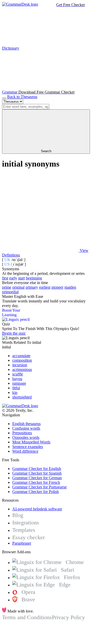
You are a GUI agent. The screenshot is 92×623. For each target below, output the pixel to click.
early (13, 278)
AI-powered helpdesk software (37, 509)
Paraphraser (21, 543)
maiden (70, 287)
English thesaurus (26, 423)
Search (46, 151)
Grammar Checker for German (37, 478)
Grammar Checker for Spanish (37, 473)
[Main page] (20, 4)
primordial (10, 292)
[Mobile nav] (4, 98)
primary (32, 287)
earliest (44, 287)
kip (14, 392)
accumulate (21, 356)
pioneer (57, 287)
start (21, 278)
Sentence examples (27, 446)
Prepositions (22, 433)
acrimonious (22, 369)
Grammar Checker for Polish (35, 491)
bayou (17, 379)
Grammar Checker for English (36, 468)
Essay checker (28, 537)
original (18, 287)
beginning (34, 278)
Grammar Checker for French (36, 482)
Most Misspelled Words (31, 442)
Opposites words (25, 437)
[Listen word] (40, 211)
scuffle (17, 374)
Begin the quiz (14, 333)
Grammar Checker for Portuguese (39, 487)
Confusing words (26, 428)
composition (22, 360)
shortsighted (22, 397)
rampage (19, 383)
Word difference (25, 451)
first (5, 278)
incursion (19, 365)
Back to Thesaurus (22, 97)
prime (6, 287)
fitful (16, 388)
